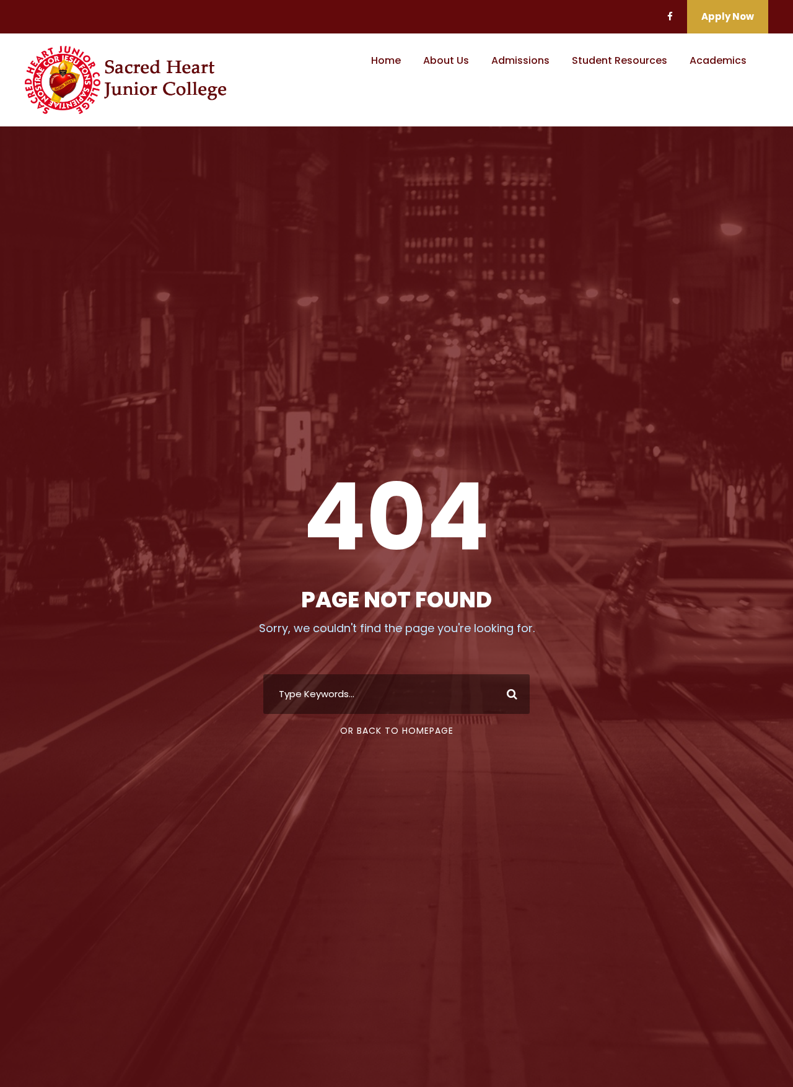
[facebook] (670, 16)
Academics (718, 60)
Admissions (520, 60)
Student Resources (619, 60)
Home (386, 60)
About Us (446, 60)
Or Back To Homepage (396, 730)
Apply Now (727, 16)
